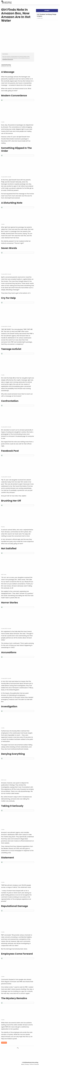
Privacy (27, 1064)
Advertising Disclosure (7, 59)
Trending (4, 1042)
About (22, 1064)
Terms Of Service (34, 1064)
